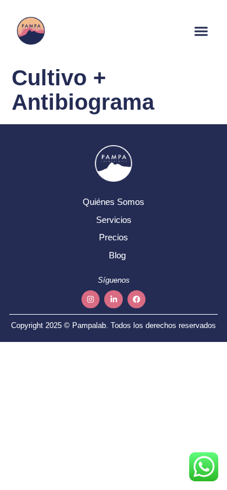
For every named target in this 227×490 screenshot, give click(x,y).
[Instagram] (90, 299)
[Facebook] (136, 299)
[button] (201, 31)
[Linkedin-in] (113, 299)
